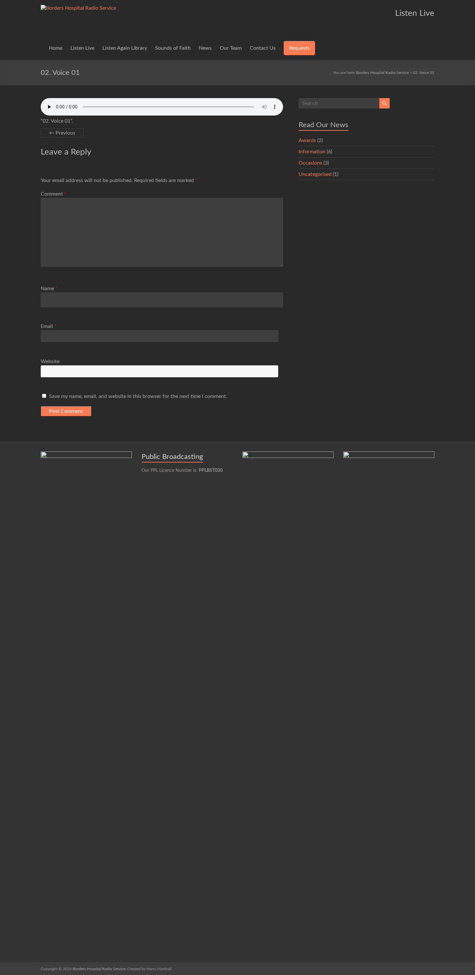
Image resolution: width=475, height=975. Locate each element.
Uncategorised (315, 174)
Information (312, 151)
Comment (54, 194)
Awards (307, 140)
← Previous (62, 133)
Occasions (310, 163)
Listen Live (82, 48)
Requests (299, 48)
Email (49, 326)
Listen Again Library (124, 48)
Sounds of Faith (173, 48)
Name (49, 288)
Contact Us (263, 48)
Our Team (231, 48)
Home (55, 48)
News (205, 48)
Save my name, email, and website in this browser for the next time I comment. (138, 396)
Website (50, 361)
